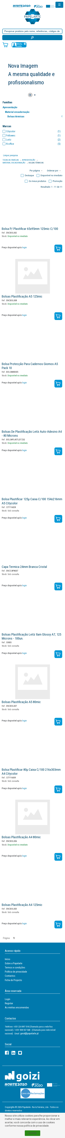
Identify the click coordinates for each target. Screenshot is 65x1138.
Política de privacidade (16, 971)
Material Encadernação (14, 163)
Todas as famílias (11, 160)
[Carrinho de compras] (5, 44)
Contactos (10, 975)
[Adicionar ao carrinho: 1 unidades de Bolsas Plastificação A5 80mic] (58, 722)
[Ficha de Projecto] (34, 6)
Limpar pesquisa (10, 155)
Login (7, 999)
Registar (9, 1003)
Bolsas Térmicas (36, 163)
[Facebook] (7, 1053)
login (24, 247)
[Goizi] (22, 1076)
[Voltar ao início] (32, 16)
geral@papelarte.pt (29, 1033)
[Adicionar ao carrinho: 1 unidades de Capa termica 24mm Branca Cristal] (58, 586)
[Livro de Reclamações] (32, 1093)
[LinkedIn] (13, 1053)
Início (7, 959)
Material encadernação (17, 112)
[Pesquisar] (32, 37)
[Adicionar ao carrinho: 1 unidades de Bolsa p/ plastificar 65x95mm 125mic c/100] (58, 248)
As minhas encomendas (17, 1007)
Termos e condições (15, 967)
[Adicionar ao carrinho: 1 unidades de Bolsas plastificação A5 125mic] (58, 316)
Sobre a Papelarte (13, 963)
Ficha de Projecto (13, 980)
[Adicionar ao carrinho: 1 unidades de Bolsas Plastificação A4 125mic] (58, 924)
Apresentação (10, 107)
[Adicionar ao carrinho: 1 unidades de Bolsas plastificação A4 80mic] (58, 857)
